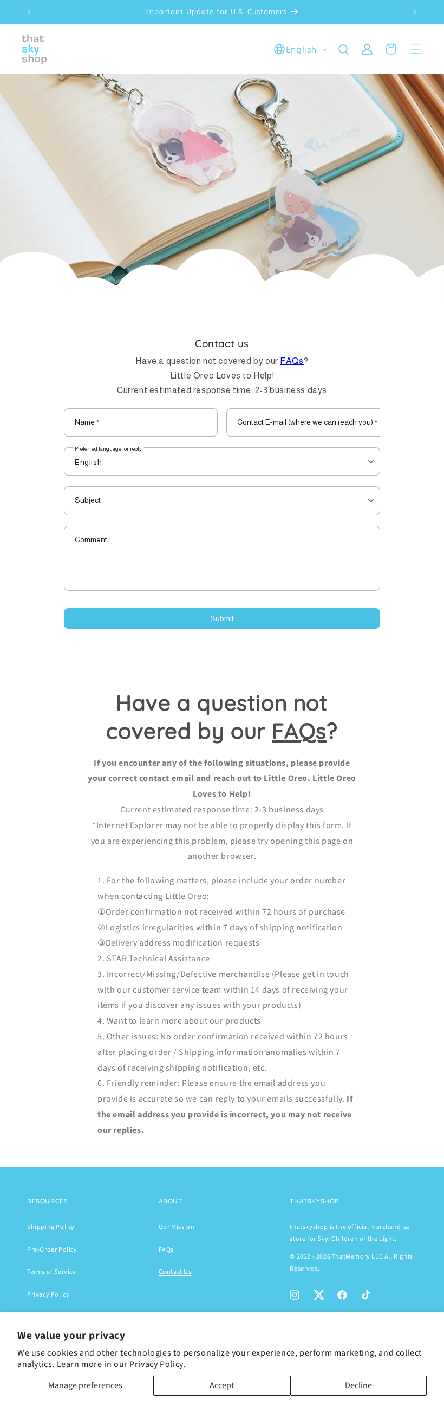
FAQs (291, 361)
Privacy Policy (48, 1294)
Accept (222, 1385)
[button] (343, 49)
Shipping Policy (51, 1227)
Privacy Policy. (157, 1364)
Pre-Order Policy (52, 1249)
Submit (222, 618)
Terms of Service (51, 1272)
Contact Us (175, 1272)
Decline (358, 1385)
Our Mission (177, 1227)
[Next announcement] (415, 12)
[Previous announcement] (29, 12)
